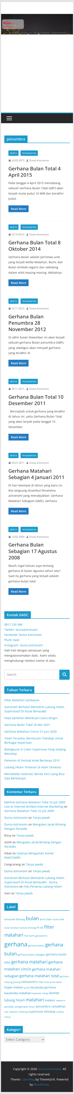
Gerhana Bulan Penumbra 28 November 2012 (27, 322)
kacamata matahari (17, 993)
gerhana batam (36, 945)
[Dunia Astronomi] (37, 17)
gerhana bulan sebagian (31, 954)
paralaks (9, 1006)
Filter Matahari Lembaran (21, 700)
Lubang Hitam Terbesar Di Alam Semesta (32, 767)
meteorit (60, 1000)
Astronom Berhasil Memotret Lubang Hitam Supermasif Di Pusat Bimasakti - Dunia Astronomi (34, 882)
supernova (36, 1011)
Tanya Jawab (41, 818)
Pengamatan (29, 153)
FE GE (40, 927)
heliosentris (29, 982)
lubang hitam (14, 1000)
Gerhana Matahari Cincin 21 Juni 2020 (30, 731)
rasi (6, 1011)
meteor (50, 1000)
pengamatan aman (25, 1006)
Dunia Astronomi (39, 160)
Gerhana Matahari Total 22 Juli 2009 (29, 811)
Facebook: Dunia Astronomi (23, 635)
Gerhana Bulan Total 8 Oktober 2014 (34, 245)
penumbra (43, 1006)
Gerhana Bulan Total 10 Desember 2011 (36, 399)
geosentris (41, 935)
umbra (60, 1011)
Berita (13, 153)
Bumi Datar (46, 919)
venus (7, 1016)
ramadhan (58, 1006)
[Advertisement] (37, 73)
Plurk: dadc (12, 640)
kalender (37, 993)
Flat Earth (29, 935)
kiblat (46, 993)
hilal (40, 982)
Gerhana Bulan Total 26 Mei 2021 (27, 725)
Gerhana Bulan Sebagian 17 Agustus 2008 (32, 551)
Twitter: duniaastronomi (21, 630)
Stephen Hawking (18, 1011)
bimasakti (9, 919)
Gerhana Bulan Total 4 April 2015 (34, 171)
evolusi (15, 927)
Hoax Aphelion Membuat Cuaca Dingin (31, 718)
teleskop (50, 1011)
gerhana (15, 944)
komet (54, 993)
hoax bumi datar (53, 982)
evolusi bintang (28, 927)
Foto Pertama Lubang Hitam (43, 886)
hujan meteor (13, 987)
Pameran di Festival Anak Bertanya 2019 (31, 760)
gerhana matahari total (39, 975)
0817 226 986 (13, 624)
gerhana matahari (29, 962)
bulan (32, 918)
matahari (35, 1000)
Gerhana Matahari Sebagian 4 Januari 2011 (36, 473)
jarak (27, 987)
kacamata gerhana (43, 987)
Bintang (20, 919)
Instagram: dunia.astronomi (23, 645)
